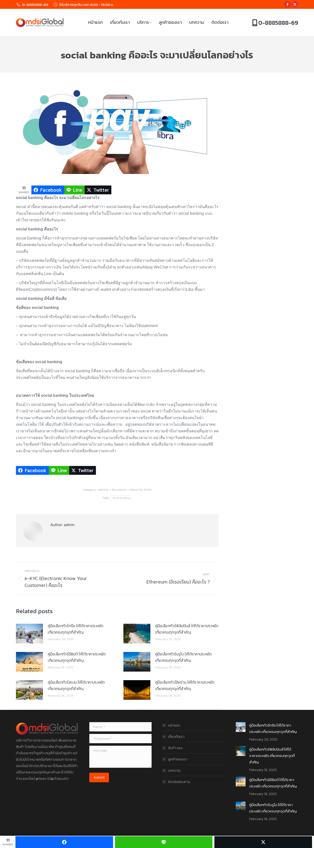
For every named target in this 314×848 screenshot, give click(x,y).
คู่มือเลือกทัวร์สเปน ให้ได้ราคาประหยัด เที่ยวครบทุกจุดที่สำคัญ (76, 685)
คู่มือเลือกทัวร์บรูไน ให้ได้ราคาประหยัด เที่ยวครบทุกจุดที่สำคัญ (183, 657)
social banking (121, 497)
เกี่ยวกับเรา (176, 736)
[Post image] (29, 633)
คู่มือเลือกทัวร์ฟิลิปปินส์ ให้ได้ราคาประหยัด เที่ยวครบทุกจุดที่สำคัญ (186, 629)
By (119, 489)
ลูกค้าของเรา (177, 759)
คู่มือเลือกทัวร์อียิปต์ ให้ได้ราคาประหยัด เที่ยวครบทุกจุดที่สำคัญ (77, 657)
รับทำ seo (175, 748)
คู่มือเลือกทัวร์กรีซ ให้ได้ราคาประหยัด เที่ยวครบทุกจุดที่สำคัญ (75, 629)
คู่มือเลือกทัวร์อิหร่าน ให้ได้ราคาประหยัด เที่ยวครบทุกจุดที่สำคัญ (184, 685)
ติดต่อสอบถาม (179, 781)
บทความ (102, 489)
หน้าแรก (174, 725)
